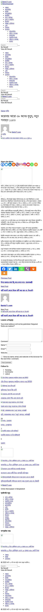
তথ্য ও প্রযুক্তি (9, 19)
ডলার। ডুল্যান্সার (6, 425)
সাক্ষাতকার (12, 35)
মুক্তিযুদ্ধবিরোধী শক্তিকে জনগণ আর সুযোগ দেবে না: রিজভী (20, 481)
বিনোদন (7, 21)
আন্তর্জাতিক (8, 13)
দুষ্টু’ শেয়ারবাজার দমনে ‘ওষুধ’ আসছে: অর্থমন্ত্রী (15, 414)
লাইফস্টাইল (12, 31)
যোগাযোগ (7, 559)
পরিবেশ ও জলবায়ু (13, 39)
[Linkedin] (10, 164)
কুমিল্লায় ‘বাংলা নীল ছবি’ (9, 390)
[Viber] (17, 164)
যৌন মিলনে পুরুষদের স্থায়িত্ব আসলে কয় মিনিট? (16, 381)
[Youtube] (28, 164)
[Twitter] (6, 164)
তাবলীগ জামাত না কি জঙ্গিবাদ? (10, 435)
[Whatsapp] (32, 164)
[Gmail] (21, 164)
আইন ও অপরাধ (13, 33)
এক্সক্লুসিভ (8, 9)
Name (3, 345)
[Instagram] (24, 164)
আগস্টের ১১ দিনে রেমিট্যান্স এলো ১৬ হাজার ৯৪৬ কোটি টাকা (20, 465)
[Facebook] (2, 164)
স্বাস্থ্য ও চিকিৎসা (9, 23)
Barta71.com (16, 132)
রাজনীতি (7, 15)
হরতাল (3, 443)
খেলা (6, 25)
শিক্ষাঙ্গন (7, 27)
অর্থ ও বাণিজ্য (8, 17)
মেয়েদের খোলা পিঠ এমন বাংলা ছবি (12, 398)
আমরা (6, 557)
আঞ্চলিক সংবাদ (13, 37)
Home (3, 111)
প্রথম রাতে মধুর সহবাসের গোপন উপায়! (13, 406)
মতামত (11, 41)
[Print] (13, 164)
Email (3, 349)
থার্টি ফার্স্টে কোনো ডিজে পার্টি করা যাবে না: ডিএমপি (17, 316)
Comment (4, 341)
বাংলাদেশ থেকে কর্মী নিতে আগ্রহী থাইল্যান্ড (14, 473)
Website (4, 353)
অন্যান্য (7, 29)
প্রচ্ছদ (7, 7)
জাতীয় (6, 11)
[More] (36, 164)
